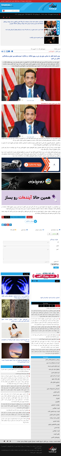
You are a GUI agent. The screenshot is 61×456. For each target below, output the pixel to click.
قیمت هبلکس (56, 408)
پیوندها (23, 1)
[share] (3, 17)
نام (58, 242)
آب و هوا (19, 1)
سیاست (51, 441)
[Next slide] (32, 280)
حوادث (18, 441)
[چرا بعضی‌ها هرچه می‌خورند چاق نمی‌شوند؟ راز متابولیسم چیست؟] (15, 330)
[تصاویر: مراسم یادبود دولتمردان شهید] (45, 289)
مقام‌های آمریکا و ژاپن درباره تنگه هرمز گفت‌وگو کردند (17, 410)
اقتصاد (37, 441)
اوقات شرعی (14, 1)
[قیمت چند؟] (58, 25)
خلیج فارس (51, 51)
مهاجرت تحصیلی (55, 405)
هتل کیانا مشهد (55, 379)
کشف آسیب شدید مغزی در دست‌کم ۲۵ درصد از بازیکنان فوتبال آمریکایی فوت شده (24, 29)
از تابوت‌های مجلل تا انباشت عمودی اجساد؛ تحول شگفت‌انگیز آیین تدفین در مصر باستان (15, 320)
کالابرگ (57, 398)
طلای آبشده (56, 434)
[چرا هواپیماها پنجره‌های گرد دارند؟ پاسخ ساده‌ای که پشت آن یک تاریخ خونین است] (15, 351)
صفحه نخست (57, 441)
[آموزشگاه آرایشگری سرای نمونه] (31, 197)
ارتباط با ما (33, 446)
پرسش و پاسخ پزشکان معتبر (52, 360)
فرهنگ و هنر (24, 441)
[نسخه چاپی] (2, 51)
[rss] (9, 17)
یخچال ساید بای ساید (54, 369)
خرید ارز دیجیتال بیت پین (52, 363)
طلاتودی (57, 402)
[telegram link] (7, 441)
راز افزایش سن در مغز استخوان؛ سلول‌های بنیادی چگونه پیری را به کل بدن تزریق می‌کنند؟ (15, 297)
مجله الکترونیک (8, 1)
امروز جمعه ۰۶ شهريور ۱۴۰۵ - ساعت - (49, 14)
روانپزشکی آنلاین (55, 437)
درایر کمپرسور (56, 395)
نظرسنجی (2, 1)
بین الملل (58, 51)
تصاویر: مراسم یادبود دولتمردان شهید (49, 298)
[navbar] (59, 14)
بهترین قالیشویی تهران (53, 424)
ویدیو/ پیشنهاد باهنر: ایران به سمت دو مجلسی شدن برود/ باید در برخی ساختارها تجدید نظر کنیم (45, 336)
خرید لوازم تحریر (55, 373)
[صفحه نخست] (58, 22)
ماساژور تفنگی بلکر (55, 382)
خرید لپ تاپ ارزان (54, 376)
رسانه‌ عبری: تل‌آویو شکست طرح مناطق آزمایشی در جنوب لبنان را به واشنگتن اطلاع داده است (15, 370)
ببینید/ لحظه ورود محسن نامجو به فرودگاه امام (49, 339)
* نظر (57, 249)
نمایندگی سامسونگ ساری (53, 389)
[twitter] (3, 225)
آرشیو (36, 448)
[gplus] (8, 225)
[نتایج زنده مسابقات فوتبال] (58, 33)
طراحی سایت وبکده (54, 418)
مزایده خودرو (56, 421)
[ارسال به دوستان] (4, 51)
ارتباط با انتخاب (28, 1)
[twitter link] (4, 441)
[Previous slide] (36, 280)
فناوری (29, 441)
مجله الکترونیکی (10, 446)
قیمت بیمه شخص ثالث (53, 411)
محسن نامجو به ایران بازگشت (36, 37)
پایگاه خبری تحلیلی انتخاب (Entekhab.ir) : (50, 103)
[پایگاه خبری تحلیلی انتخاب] (53, 7)
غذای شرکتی (56, 392)
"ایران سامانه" (32, 452)
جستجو (39, 448)
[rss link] (10, 441)
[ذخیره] (7, 51)
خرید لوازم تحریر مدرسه (53, 366)
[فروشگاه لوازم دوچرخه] (31, 181)
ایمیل (57, 246)
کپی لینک (29, 217)
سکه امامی (56, 428)
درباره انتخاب (39, 446)
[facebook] (5, 225)
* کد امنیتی (56, 261)
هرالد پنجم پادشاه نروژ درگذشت (22, 373)
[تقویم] (58, 30)
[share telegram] (7, 17)
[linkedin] (10, 225)
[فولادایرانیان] (31, 165)
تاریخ (41, 441)
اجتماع (33, 441)
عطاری (57, 385)
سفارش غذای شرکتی (54, 415)
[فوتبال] (58, 28)
